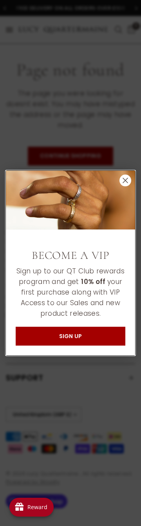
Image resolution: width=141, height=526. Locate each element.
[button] (70, 336)
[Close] (125, 180)
